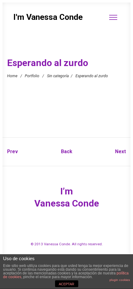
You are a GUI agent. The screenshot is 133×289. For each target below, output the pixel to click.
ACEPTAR (66, 284)
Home (12, 75)
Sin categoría (58, 75)
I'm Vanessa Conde (48, 17)
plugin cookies (119, 280)
